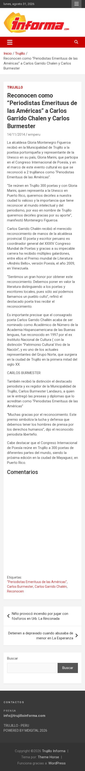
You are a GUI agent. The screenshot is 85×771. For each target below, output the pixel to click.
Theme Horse (48, 757)
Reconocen (15, 591)
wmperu (34, 134)
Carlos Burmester (20, 586)
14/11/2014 (16, 134)
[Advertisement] (42, 529)
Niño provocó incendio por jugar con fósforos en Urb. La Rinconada (40, 616)
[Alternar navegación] (10, 42)
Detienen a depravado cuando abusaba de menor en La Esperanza (40, 635)
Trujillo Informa (53, 751)
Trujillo (15, 87)
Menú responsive (76, 4)
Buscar (12, 658)
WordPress (57, 763)
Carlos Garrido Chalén (51, 586)
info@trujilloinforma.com (24, 716)
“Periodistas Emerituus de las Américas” (37, 582)
